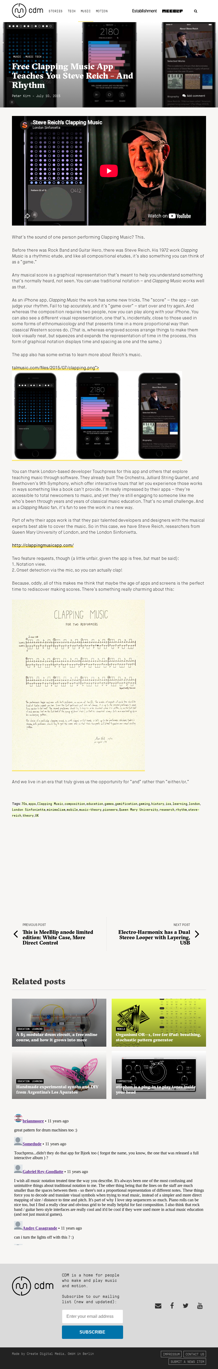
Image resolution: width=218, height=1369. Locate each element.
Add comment (196, 96)
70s (24, 803)
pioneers (110, 809)
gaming (144, 803)
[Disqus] (109, 1178)
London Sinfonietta (28, 809)
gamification (126, 803)
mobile (72, 809)
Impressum (171, 1354)
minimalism (56, 809)
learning (180, 803)
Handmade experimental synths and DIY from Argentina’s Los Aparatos (57, 1089)
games (109, 803)
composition (75, 803)
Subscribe (92, 1332)
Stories (55, 11)
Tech (72, 11)
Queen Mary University (138, 809)
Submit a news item (187, 1361)
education (94, 803)
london (194, 803)
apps (32, 803)
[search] (195, 11)
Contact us (195, 1354)
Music (86, 11)
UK (37, 815)
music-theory (90, 809)
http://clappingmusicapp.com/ (43, 546)
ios (168, 803)
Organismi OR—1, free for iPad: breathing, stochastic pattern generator (158, 1037)
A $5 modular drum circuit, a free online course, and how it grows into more (56, 1037)
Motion (102, 11)
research (167, 809)
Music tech (33, 56)
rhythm (181, 809)
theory (28, 815)
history (157, 803)
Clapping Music (50, 803)
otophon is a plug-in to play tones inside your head (156, 1089)
